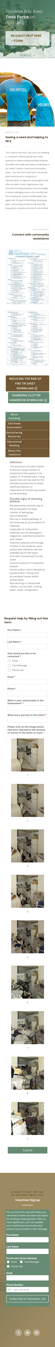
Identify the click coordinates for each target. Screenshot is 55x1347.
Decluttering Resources (14, 434)
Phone (11, 688)
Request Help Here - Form (26, 38)
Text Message (19, 665)
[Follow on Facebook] (18, 1332)
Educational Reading (14, 443)
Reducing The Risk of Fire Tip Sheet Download (25, 383)
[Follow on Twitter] (27, 1332)
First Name (14, 630)
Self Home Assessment (14, 425)
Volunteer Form (27, 218)
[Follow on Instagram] (36, 1332)
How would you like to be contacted (21, 655)
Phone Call (17, 670)
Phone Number (14, 1284)
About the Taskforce (14, 452)
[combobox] (9, 1289)
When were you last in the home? (27, 715)
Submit (27, 1150)
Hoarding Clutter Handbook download (26, 397)
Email (15, 660)
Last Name (14, 641)
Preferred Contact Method (21, 1258)
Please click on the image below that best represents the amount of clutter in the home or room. (26, 729)
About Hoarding (14, 416)
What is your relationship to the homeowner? (25, 702)
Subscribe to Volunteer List (27, 1299)
